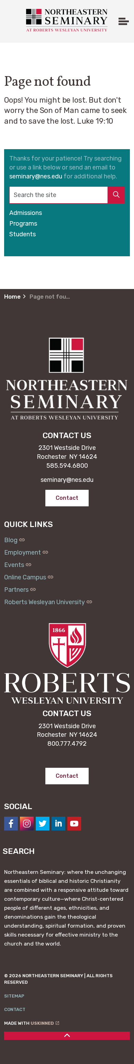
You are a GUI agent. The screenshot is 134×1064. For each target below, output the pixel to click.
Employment (22, 552)
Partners (16, 589)
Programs (23, 223)
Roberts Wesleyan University (44, 602)
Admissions (25, 213)
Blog (11, 540)
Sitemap (14, 996)
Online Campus (25, 577)
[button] (116, 195)
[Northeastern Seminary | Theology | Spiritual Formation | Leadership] (66, 20)
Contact (14, 1009)
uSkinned (42, 1023)
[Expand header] (123, 21)
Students (22, 234)
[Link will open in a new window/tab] (11, 823)
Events (14, 565)
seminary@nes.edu (35, 176)
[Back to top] (67, 1036)
